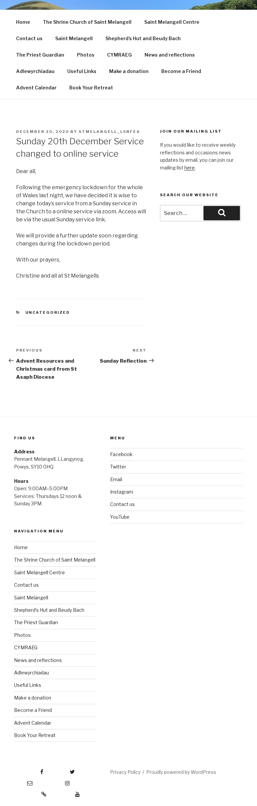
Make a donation (129, 71)
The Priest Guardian (40, 55)
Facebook (121, 454)
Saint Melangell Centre (171, 22)
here (189, 167)
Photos (85, 55)
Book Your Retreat (91, 87)
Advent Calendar (36, 87)
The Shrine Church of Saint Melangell (87, 22)
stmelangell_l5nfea (109, 131)
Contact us (29, 38)
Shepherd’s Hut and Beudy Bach (143, 38)
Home (23, 22)
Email (116, 479)
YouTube (120, 517)
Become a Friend (181, 71)
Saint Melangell (74, 38)
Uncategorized (47, 312)
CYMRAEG (119, 55)
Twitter (118, 466)
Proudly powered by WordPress (181, 772)
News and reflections (170, 55)
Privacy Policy (125, 772)
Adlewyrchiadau (35, 71)
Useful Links (81, 71)
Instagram (121, 492)
